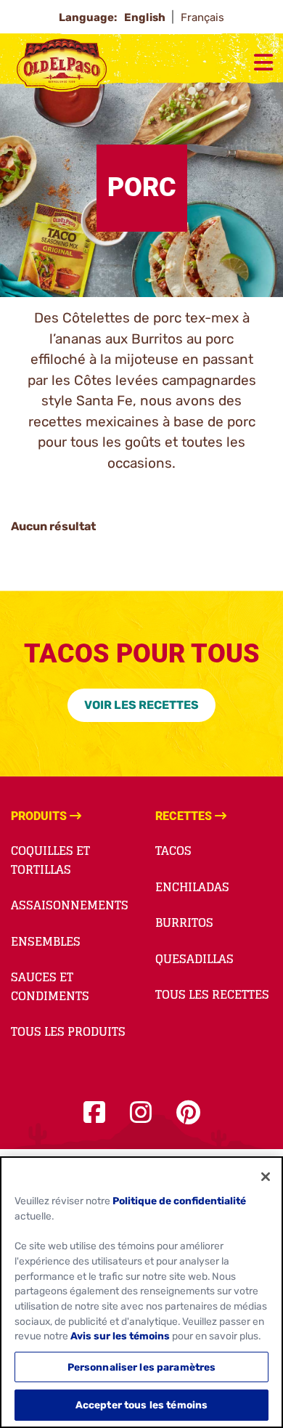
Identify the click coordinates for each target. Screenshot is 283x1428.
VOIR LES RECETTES (141, 705)
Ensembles (46, 941)
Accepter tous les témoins (141, 1405)
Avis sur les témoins (120, 1336)
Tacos (173, 850)
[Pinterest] (188, 1113)
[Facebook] (94, 1113)
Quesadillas (194, 959)
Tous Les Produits (68, 1031)
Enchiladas (192, 887)
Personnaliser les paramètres (141, 1367)
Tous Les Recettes (212, 994)
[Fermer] (266, 1177)
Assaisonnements (69, 905)
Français (202, 17)
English (146, 17)
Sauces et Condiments (50, 986)
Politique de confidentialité (179, 1200)
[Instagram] (140, 1113)
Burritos (184, 922)
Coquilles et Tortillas (50, 860)
